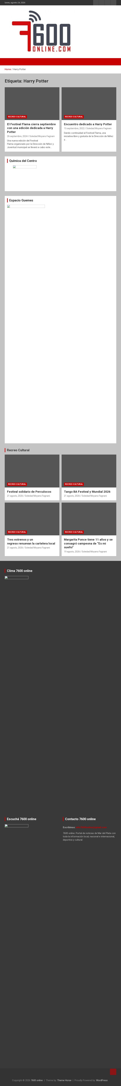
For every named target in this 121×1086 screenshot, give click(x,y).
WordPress (102, 1080)
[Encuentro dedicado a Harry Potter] (88, 103)
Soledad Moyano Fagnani (42, 136)
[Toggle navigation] (9, 61)
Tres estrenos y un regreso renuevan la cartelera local (31, 541)
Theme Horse (64, 1080)
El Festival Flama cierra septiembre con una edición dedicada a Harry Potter (31, 128)
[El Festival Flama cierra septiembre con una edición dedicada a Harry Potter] (32, 103)
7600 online (37, 1080)
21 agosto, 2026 (15, 496)
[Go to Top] (113, 1072)
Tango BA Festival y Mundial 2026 (87, 491)
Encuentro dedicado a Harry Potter (88, 124)
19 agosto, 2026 (72, 551)
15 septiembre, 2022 (74, 128)
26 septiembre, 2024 (17, 136)
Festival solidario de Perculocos (29, 491)
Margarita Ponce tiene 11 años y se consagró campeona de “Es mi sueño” (88, 543)
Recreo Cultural (17, 117)
